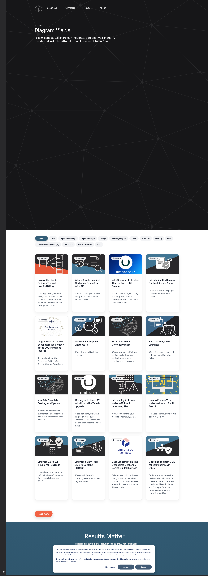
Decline (143, 567)
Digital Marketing (68, 238)
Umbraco (68, 244)
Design (103, 238)
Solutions (52, 8)
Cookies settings (108, 567)
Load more (43, 513)
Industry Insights (118, 238)
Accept (126, 567)
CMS (53, 238)
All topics (41, 238)
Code (134, 238)
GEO (99, 244)
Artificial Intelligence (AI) (48, 244)
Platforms (70, 8)
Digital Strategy (88, 238)
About (103, 8)
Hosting (158, 238)
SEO (169, 238)
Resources (87, 8)
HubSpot (146, 238)
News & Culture (85, 244)
